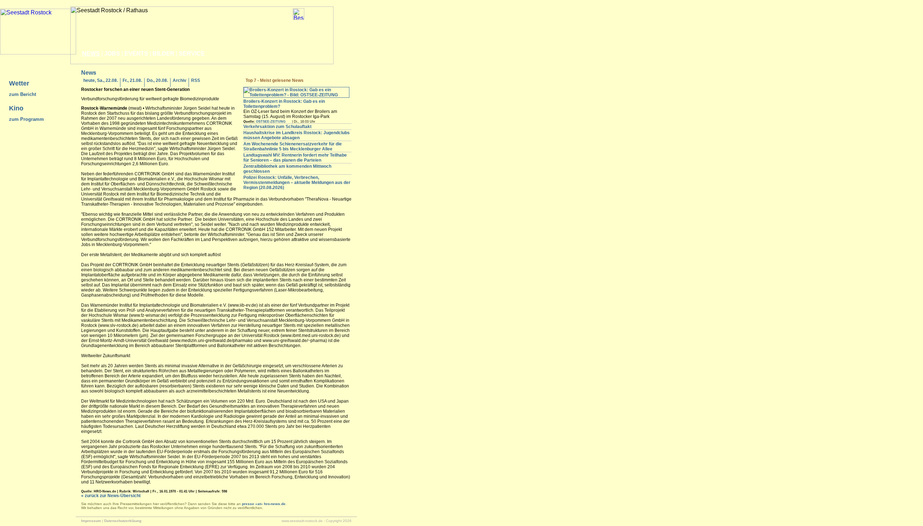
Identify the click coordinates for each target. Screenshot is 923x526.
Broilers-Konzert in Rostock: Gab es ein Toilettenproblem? (284, 104)
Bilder (164, 54)
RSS (195, 80)
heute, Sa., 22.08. (100, 80)
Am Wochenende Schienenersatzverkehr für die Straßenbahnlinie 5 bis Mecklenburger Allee (292, 146)
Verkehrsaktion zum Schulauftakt (277, 126)
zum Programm (26, 119)
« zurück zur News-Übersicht (111, 495)
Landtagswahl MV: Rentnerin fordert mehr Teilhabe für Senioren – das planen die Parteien (295, 158)
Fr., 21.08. (132, 80)
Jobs (112, 54)
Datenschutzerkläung (122, 521)
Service (192, 54)
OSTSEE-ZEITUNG (271, 121)
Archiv (179, 80)
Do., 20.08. (157, 80)
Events (136, 54)
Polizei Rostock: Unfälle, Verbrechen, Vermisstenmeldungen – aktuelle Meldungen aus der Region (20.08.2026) (296, 182)
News (91, 54)
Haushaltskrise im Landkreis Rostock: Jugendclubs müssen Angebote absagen (296, 135)
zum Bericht (22, 94)
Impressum (91, 521)
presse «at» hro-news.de (264, 504)
